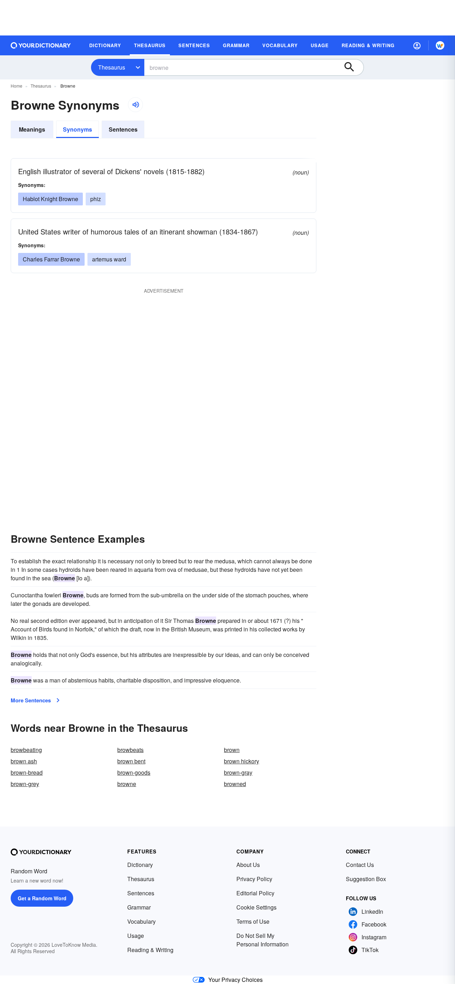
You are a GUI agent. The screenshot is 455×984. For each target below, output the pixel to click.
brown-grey (25, 784)
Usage (135, 936)
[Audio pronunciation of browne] (135, 104)
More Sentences (31, 700)
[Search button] (352, 67)
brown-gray (238, 772)
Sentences (123, 129)
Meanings (32, 129)
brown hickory (241, 761)
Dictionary (140, 865)
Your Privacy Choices (235, 979)
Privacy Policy (254, 879)
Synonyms (77, 129)
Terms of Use (252, 921)
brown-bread (27, 772)
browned (235, 784)
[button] (417, 45)
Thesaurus (111, 67)
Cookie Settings (256, 907)
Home (16, 86)
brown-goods (133, 772)
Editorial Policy (255, 893)
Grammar (139, 907)
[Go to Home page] (41, 45)
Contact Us (360, 865)
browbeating (26, 750)
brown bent (131, 761)
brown (232, 750)
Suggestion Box (366, 879)
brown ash (24, 761)
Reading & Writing (150, 950)
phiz (95, 199)
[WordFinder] (440, 45)
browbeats (130, 750)
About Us (248, 865)
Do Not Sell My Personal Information (262, 940)
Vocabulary (141, 921)
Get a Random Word (42, 898)
